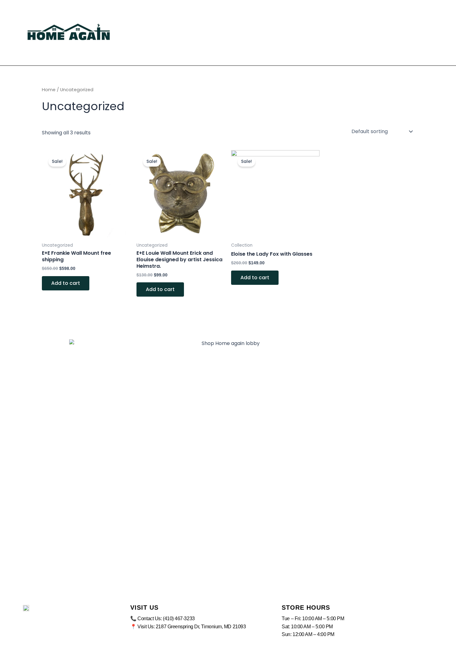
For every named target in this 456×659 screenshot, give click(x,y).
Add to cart (65, 283)
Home (49, 90)
